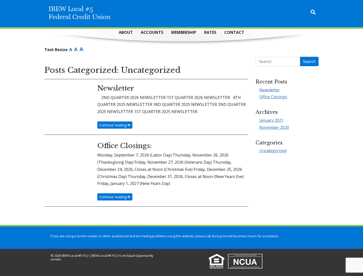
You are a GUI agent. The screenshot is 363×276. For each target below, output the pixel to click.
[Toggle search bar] (313, 12)
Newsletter (269, 90)
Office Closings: (273, 96)
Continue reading (113, 125)
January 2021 (271, 120)
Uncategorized (272, 150)
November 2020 (274, 127)
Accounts (152, 32)
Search (309, 61)
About (126, 32)
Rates (210, 32)
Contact (234, 32)
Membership (183, 32)
